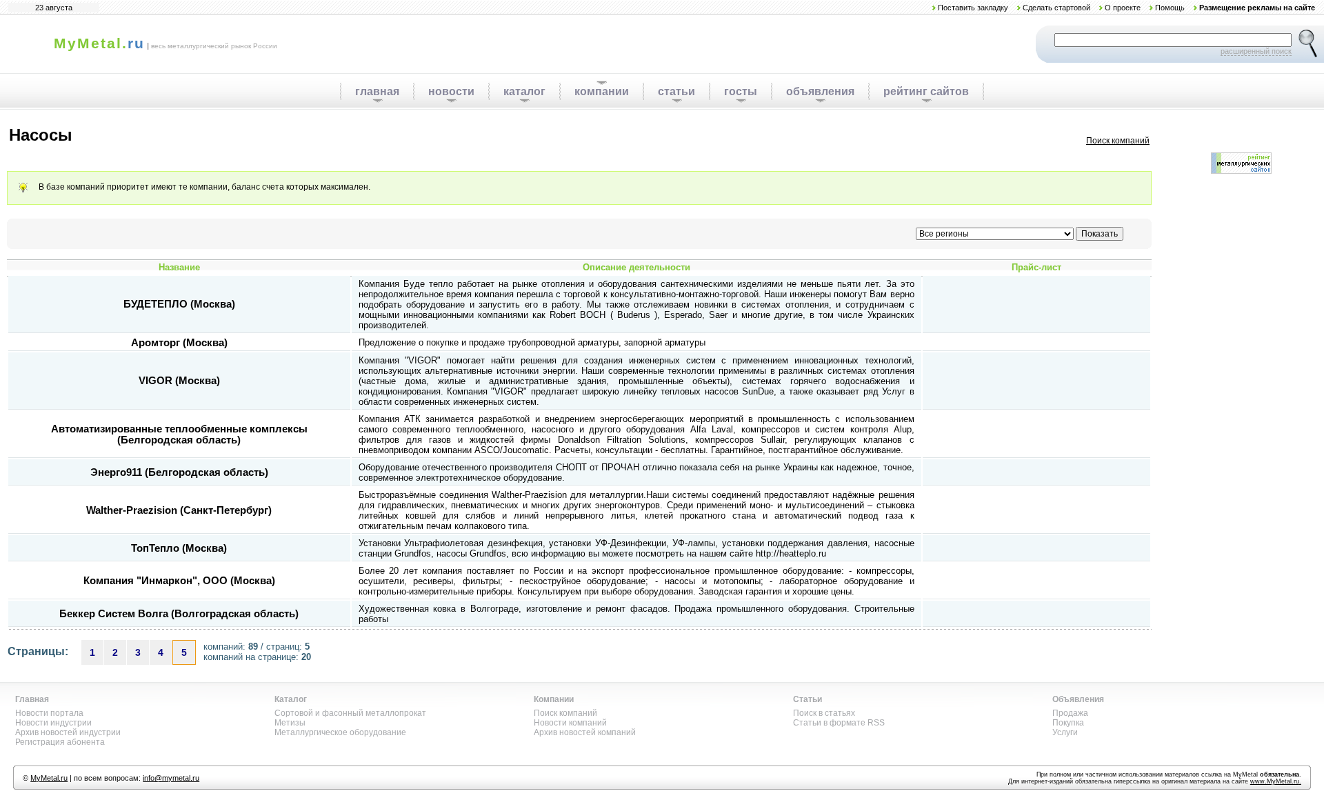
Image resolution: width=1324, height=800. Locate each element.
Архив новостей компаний (585, 732)
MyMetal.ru (49, 778)
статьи (676, 91)
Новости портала (49, 713)
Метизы (289, 723)
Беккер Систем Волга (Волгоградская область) (179, 613)
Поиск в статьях (824, 713)
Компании (554, 699)
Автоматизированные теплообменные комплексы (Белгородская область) (179, 434)
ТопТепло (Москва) (179, 548)
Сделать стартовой (1056, 7)
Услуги (1065, 732)
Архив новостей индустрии (68, 732)
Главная (32, 699)
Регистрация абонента (60, 742)
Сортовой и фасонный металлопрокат (350, 713)
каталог (524, 91)
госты (740, 91)
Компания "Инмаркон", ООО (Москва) (179, 580)
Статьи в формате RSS (839, 723)
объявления (820, 91)
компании (601, 91)
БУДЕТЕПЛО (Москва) (179, 304)
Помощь (1170, 7)
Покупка (1068, 723)
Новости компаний (570, 723)
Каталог (290, 699)
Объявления (1078, 699)
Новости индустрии (53, 723)
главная (377, 91)
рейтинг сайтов (926, 91)
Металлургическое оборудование (340, 732)
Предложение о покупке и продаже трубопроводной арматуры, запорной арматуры (532, 342)
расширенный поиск (1256, 51)
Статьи (807, 699)
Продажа (1070, 713)
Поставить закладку (973, 7)
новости (451, 91)
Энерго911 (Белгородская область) (179, 472)
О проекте (1123, 7)
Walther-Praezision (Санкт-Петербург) (179, 510)
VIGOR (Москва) (179, 380)
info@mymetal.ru (171, 778)
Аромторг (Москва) (179, 342)
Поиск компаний (1118, 141)
